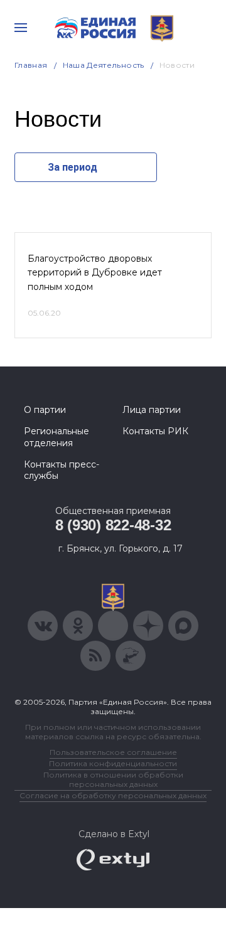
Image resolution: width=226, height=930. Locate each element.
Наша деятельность (103, 65)
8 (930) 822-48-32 (113, 524)
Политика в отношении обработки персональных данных (113, 779)
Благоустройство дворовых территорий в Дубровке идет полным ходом (95, 272)
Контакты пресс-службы (61, 470)
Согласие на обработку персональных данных (113, 795)
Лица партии (151, 409)
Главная (31, 65)
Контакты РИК (155, 431)
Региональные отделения (56, 436)
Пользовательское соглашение (113, 752)
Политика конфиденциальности (113, 763)
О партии (45, 409)
